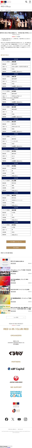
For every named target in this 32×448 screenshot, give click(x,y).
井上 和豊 (14, 180)
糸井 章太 (14, 151)
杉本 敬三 (14, 224)
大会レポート (19, 71)
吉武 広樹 (14, 210)
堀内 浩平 (14, 121)
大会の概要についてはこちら (16, 241)
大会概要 (14, 71)
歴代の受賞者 (16, 247)
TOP (2, 10)
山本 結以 (14, 91)
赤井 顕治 (14, 165)
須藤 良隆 (14, 61)
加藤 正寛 (14, 76)
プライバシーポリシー (12, 429)
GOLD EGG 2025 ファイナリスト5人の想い (20, 289)
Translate (8, 447)
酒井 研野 (14, 106)
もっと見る (16, 317)
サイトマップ (20, 429)
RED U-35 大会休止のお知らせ (17, 261)
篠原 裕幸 (14, 195)
